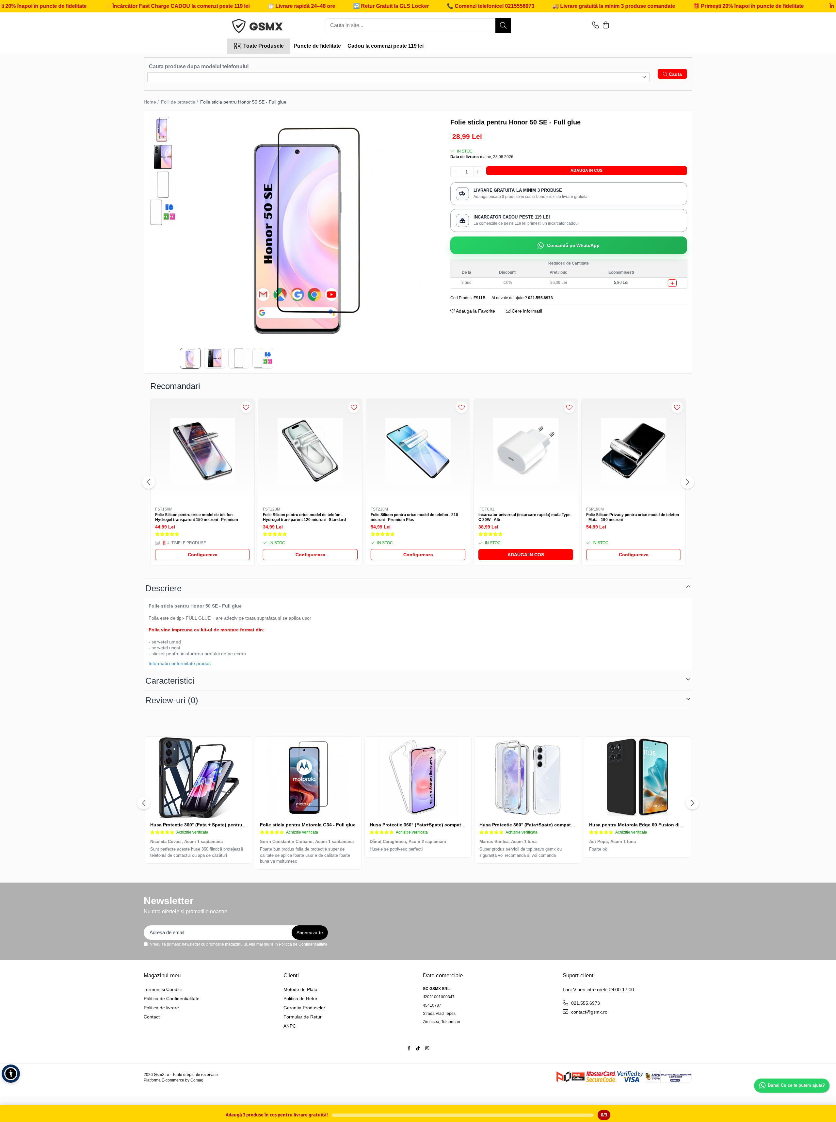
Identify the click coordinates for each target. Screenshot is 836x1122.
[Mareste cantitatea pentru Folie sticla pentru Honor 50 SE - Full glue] (478, 171)
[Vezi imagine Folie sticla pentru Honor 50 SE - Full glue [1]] (162, 157)
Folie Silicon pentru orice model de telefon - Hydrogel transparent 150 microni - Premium (196, 517)
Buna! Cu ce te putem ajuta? (796, 1085)
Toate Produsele (263, 46)
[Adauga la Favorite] (246, 407)
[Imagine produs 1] (190, 358)
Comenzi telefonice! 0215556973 (442, 6)
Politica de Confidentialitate (303, 944)
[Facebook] (409, 1048)
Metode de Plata (300, 989)
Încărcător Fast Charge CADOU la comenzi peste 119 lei (129, 6)
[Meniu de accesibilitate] (11, 1074)
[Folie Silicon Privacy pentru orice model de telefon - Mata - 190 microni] (633, 451)
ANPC (289, 1026)
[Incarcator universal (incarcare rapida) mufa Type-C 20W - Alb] (526, 451)
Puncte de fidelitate (317, 46)
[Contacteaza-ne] (595, 25)
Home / (152, 102)
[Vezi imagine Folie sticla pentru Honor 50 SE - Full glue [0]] (162, 129)
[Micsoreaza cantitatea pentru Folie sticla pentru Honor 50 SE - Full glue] (455, 171)
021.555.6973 (585, 1003)
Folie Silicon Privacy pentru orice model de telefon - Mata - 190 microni (632, 517)
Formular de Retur (302, 1016)
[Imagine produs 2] (214, 358)
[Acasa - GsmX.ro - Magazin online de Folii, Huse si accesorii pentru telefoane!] (259, 25)
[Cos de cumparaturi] (605, 25)
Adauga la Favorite (475, 311)
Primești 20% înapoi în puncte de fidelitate (700, 6)
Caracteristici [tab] (169, 681)
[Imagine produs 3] (238, 358)
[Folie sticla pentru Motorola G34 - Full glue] (308, 777)
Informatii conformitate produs (180, 663)
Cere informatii (526, 311)
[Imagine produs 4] (262, 358)
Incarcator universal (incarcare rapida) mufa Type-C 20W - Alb (525, 517)
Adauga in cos (587, 170)
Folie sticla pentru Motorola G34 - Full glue (308, 824)
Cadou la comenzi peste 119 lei (385, 46)
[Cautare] (503, 25)
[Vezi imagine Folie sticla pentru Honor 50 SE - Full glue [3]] (162, 212)
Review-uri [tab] (171, 700)
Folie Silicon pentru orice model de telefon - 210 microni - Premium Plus (414, 517)
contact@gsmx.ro (588, 1012)
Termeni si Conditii (163, 989)
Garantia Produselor (304, 1007)
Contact (152, 1016)
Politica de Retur (300, 998)
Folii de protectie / (180, 102)
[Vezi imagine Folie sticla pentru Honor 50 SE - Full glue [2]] (162, 184)
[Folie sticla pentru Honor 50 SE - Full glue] (307, 229)
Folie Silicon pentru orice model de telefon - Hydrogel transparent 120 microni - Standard (304, 517)
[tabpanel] (307, 229)
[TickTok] (418, 1048)
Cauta (674, 74)
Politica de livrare (161, 1007)
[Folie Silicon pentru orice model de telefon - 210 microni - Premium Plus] (418, 451)
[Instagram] (427, 1048)
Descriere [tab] (163, 588)
